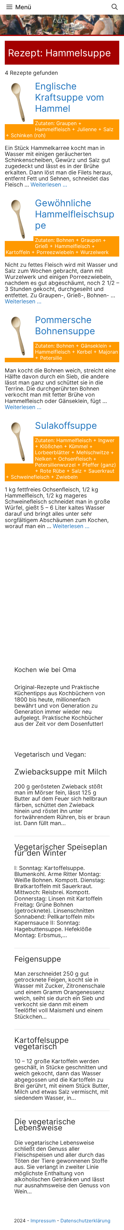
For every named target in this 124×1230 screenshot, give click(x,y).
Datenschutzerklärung (85, 1221)
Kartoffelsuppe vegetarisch (41, 1043)
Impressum (43, 1221)
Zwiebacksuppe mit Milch (60, 771)
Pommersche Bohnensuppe (65, 325)
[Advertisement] (54, 591)
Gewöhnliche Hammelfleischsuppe (74, 214)
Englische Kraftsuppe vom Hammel (69, 97)
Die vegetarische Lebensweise (44, 1124)
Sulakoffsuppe (66, 425)
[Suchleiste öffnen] (114, 7)
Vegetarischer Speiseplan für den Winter (60, 850)
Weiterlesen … (49, 184)
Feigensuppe (37, 959)
